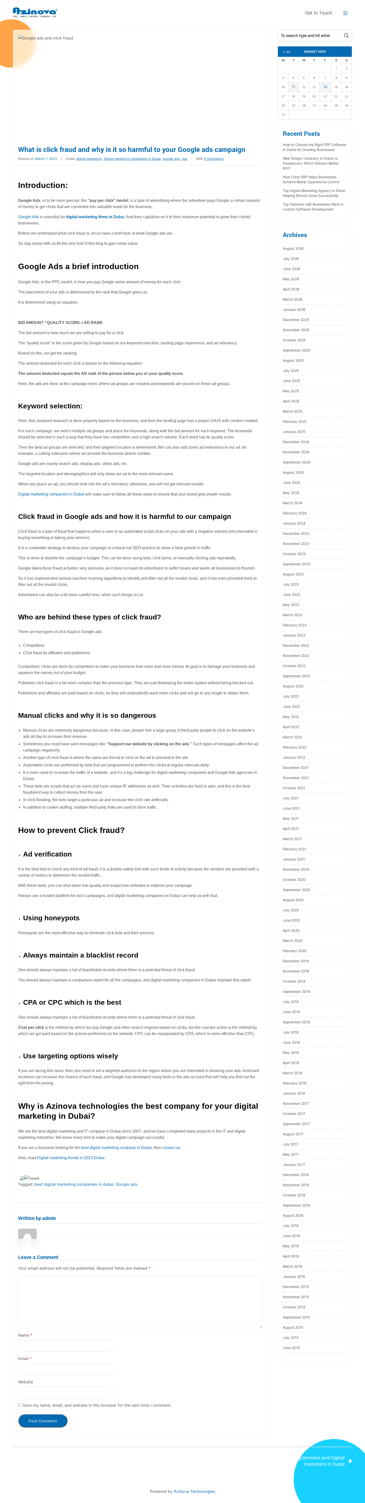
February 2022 (294, 747)
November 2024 (296, 452)
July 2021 (290, 798)
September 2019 (296, 991)
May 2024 (291, 493)
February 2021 (294, 849)
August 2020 (293, 900)
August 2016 (293, 1215)
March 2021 (292, 839)
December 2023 (296, 533)
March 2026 (292, 299)
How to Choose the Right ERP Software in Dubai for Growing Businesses (314, 147)
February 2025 (295, 421)
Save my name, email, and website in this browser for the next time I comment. (97, 1405)
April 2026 (291, 289)
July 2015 (291, 1337)
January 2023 (294, 635)
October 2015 (294, 1307)
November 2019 (296, 971)
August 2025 (293, 360)
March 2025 (292, 411)
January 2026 (294, 309)
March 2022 (292, 737)
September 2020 (296, 890)
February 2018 (294, 1083)
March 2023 (292, 615)
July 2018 (291, 1032)
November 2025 (296, 330)
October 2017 (294, 1113)
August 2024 (293, 472)
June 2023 (291, 594)
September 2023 (296, 564)
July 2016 (291, 1225)
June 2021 (291, 808)
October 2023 (294, 554)
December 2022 (296, 645)
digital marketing (89, 159)
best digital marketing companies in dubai (74, 1184)
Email (25, 1358)
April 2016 (291, 1256)
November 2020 (296, 869)
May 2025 (291, 391)
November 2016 (296, 1185)
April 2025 (291, 401)
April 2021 (291, 828)
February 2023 (295, 625)
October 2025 (294, 340)
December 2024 (296, 442)
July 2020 (291, 910)
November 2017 (296, 1103)
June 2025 (291, 381)
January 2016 (294, 1276)
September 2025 (296, 350)
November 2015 (296, 1297)
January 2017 (294, 1164)
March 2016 (292, 1266)
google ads (171, 159)
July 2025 (291, 370)
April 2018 (291, 1063)
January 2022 (294, 757)
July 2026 (291, 258)
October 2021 (294, 788)
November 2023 (296, 543)
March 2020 (292, 940)
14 (325, 87)
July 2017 (290, 1144)
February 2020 (295, 951)
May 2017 (291, 1154)
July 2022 (291, 696)
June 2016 (291, 1236)
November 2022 (296, 655)
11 (293, 87)
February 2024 (295, 513)
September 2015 (296, 1317)
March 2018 (292, 1073)
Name (25, 1335)
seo (184, 159)
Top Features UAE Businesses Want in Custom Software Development (313, 206)
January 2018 (294, 1093)
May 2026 (291, 279)
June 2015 (291, 1348)
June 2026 (291, 269)
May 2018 (291, 1052)
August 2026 (293, 248)
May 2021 (291, 818)
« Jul (286, 52)
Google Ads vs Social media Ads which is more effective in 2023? (90, 1457)
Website (25, 1381)
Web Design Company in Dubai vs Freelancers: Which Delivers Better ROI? (310, 163)
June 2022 (291, 706)
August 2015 (293, 1327)
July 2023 (291, 584)
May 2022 (291, 717)
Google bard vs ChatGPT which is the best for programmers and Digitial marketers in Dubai (268, 1461)
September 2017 (296, 1124)
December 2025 (296, 320)
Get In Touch (318, 12)
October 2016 (294, 1195)
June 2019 (291, 1012)
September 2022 (296, 676)
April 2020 (291, 930)
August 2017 (293, 1134)
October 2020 (294, 879)
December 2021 (296, 767)
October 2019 (294, 981)
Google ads (126, 1184)
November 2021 (296, 778)
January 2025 (294, 431)
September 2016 (296, 1205)
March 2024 (292, 503)
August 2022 (293, 686)
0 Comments (214, 159)
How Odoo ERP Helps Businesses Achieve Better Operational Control (311, 179)
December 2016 (296, 1175)
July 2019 (291, 1002)
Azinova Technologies (194, 1491)
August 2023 (293, 574)
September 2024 (296, 462)
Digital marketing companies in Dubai (132, 159)
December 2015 (296, 1287)
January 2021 (294, 859)
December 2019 (296, 961)
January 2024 (294, 523)
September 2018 (296, 1022)
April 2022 (291, 727)
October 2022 (294, 666)
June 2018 (291, 1042)
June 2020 (291, 920)
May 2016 (291, 1246)
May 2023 (291, 605)
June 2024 (291, 482)
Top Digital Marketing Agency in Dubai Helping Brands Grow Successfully (314, 193)
